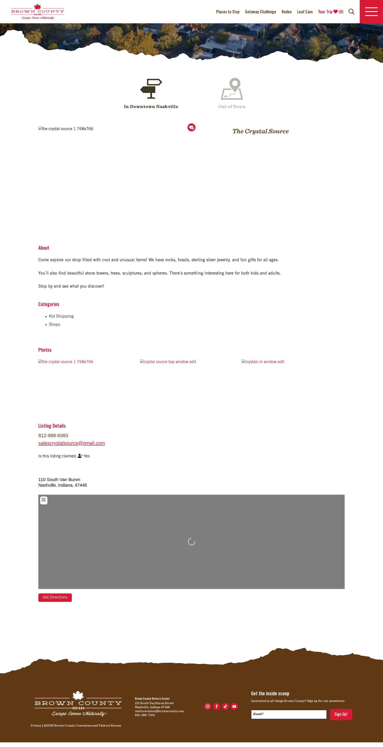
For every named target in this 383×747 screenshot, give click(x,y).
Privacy (36, 725)
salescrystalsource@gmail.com (71, 443)
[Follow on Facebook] (216, 706)
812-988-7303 (145, 715)
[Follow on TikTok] (225, 706)
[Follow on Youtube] (234, 706)
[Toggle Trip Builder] (191, 127)
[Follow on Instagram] (207, 706)
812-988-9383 (53, 435)
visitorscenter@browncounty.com (159, 711)
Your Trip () (330, 12)
